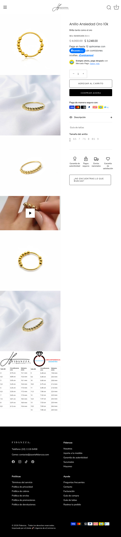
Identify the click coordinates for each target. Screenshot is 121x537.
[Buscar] (109, 7)
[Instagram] (19, 461)
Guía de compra (71, 495)
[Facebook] (13, 461)
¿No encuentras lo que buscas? (89, 179)
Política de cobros (20, 491)
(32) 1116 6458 (29, 449)
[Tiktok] (26, 461)
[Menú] (5, 7)
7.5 (84, 139)
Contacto (67, 486)
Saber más (95, 63)
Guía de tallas (77, 127)
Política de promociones (23, 500)
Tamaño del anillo (78, 134)
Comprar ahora (91, 93)
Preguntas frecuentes (74, 482)
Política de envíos (20, 495)
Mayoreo (67, 466)
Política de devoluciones (23, 504)
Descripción (79, 117)
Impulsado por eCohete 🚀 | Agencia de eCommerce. (34, 528)
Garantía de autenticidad (75, 457)
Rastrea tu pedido (72, 504)
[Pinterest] (32, 461)
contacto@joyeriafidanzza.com (34, 454)
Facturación (69, 491)
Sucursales (68, 461)
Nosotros (67, 448)
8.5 (93, 139)
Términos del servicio (22, 482)
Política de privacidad (22, 486)
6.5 (74, 139)
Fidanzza (22, 525)
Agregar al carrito (90, 83)
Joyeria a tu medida (72, 453)
